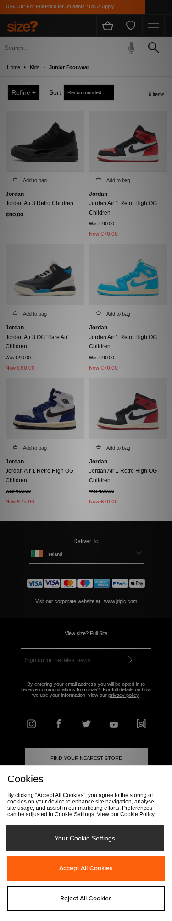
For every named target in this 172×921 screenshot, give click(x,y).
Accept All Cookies (86, 868)
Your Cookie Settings (85, 838)
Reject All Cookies (86, 898)
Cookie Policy (137, 814)
